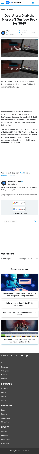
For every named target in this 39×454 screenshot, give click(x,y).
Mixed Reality (6, 444)
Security (4, 379)
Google (3, 397)
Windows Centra (7, 176)
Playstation (5, 422)
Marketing (4, 375)
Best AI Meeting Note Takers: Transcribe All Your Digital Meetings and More (19, 294)
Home (3, 10)
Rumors (4, 414)
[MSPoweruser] (14, 2)
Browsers (4, 436)
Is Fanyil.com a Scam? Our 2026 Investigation (19, 304)
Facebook (11, 356)
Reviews (4, 432)
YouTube (22, 356)
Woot (22, 173)
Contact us (25, 451)
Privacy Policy (15, 451)
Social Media (5, 440)
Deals (3, 410)
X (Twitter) (16, 356)
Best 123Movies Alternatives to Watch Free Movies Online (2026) (19, 341)
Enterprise (5, 371)
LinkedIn (27, 356)
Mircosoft (4, 389)
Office (3, 401)
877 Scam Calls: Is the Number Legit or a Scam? (19, 314)
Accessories (5, 418)
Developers (5, 367)
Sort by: (22, 259)
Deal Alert (10, 10)
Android (4, 393)
